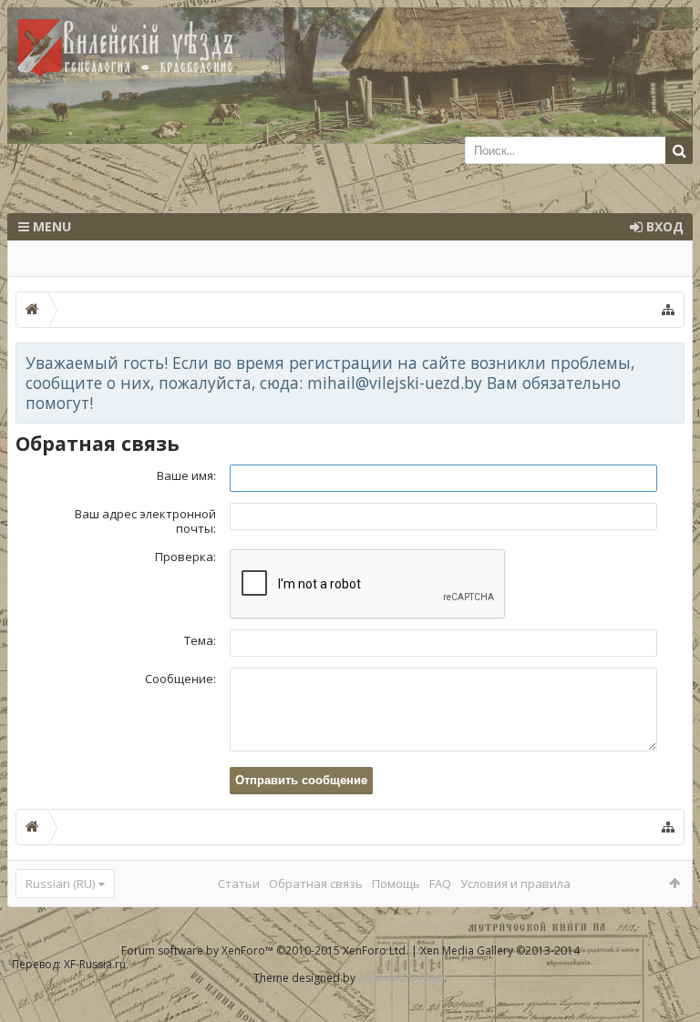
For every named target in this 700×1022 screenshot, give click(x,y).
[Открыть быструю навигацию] (668, 309)
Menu (50, 226)
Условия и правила (515, 883)
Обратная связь (316, 883)
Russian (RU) (60, 883)
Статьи (239, 883)
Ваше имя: (186, 475)
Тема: (200, 640)
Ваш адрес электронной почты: (145, 521)
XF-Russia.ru (95, 964)
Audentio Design (401, 978)
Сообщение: (180, 678)
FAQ (440, 883)
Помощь (396, 883)
